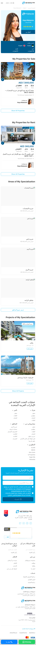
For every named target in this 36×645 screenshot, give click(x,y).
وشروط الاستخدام (15, 491)
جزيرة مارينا (28, 380)
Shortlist (3, 64)
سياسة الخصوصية (23, 632)
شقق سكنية (30, 348)
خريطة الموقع (32, 632)
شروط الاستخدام (13, 632)
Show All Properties (18, 110)
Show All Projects (18, 391)
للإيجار (31, 128)
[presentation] (33, 79)
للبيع (32, 64)
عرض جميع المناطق (18, 310)
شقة (28, 64)
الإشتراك (16, 499)
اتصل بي (28, 32)
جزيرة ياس (29, 345)
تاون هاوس (25, 128)
